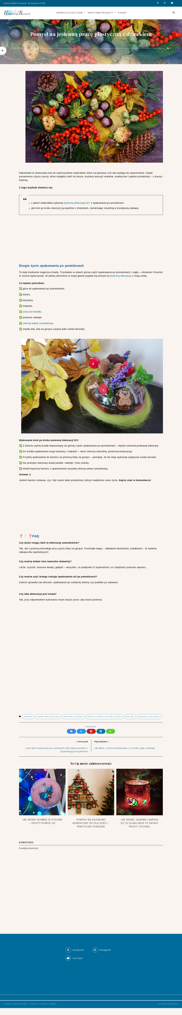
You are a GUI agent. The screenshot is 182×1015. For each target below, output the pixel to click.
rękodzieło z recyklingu (149, 717)
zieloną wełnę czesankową (38, 323)
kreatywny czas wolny (73, 717)
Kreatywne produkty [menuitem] (100, 12)
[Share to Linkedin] (101, 731)
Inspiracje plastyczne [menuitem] (69, 12)
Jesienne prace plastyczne (47, 717)
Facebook (78, 950)
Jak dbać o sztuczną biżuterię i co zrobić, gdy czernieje (124, 748)
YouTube (77, 958)
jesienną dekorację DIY (77, 203)
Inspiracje (28, 717)
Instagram (105, 950)
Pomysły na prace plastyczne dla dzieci (104, 717)
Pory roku (130, 717)
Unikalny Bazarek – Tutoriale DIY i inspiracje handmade (35, 1004)
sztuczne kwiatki (32, 311)
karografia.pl (173, 1004)
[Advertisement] (91, 239)
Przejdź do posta (42, 829)
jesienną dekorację (120, 276)
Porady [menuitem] (122, 12)
